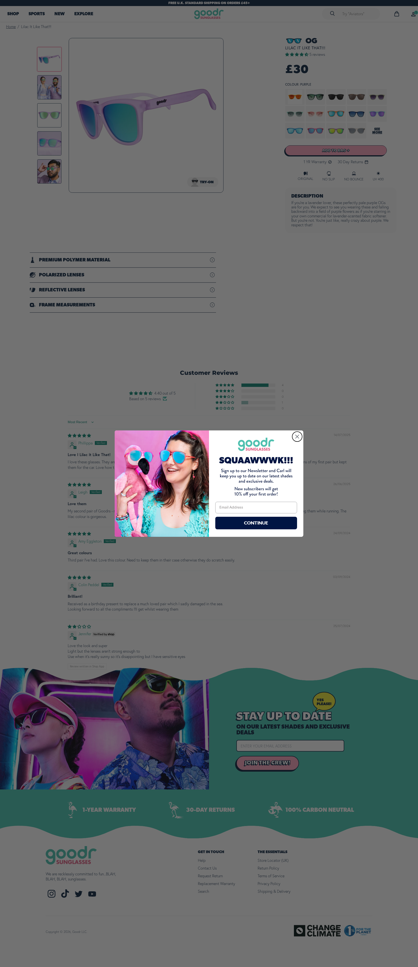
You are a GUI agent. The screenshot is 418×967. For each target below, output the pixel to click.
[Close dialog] (297, 436)
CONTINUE (256, 523)
